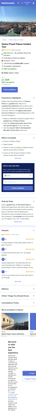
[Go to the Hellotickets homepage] (8, 3)
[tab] (18, 97)
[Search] (18, 3)
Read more (18, 222)
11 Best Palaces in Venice (16, 40)
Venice (4, 40)
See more (18, 158)
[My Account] (33, 3)
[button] (18, 97)
